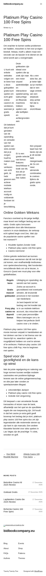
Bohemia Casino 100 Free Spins (13, 510)
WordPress (38, 571)
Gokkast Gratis (10, 492)
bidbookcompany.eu (13, 4)
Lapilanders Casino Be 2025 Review (14, 500)
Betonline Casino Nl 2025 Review (13, 483)
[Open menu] (41, 3)
